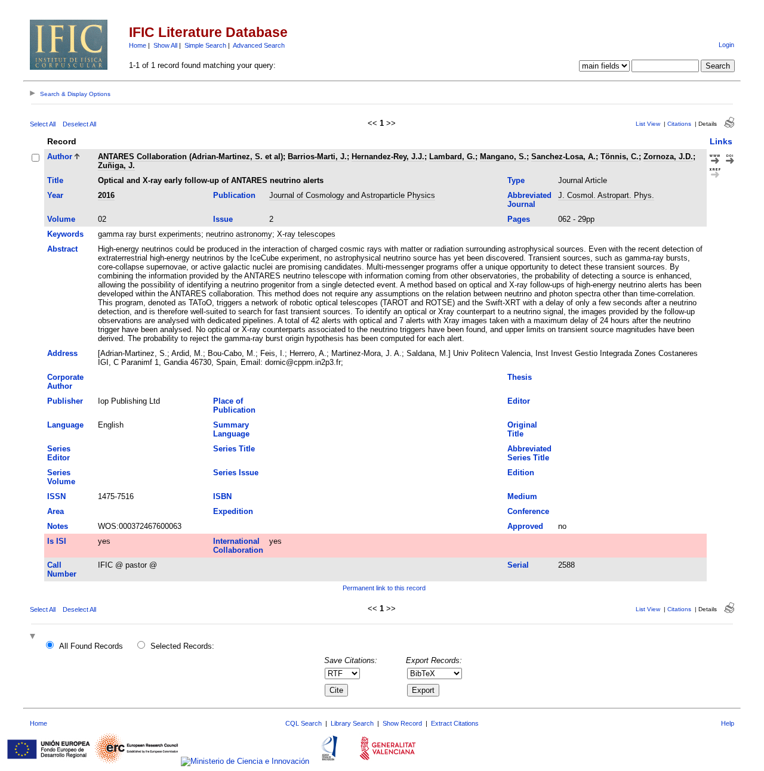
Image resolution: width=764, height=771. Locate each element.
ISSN (56, 496)
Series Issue (235, 472)
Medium (522, 496)
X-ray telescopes (306, 234)
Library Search (352, 723)
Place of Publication (234, 405)
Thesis (519, 377)
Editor (518, 401)
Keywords (65, 234)
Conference (528, 511)
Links (721, 141)
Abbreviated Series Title (529, 453)
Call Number (61, 569)
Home (137, 45)
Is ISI (56, 541)
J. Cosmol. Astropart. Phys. (606, 195)
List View (648, 123)
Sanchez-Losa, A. (563, 156)
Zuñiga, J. (116, 165)
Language (65, 424)
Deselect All (79, 124)
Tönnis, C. (619, 156)
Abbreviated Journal (529, 200)
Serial (518, 565)
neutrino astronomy (239, 234)
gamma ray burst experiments (149, 234)
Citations (679, 123)
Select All (43, 124)
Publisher (65, 401)
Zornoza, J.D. (668, 156)
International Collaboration (238, 546)
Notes (57, 526)
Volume (61, 219)
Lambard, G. (452, 156)
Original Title (522, 429)
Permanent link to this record (384, 588)
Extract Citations (455, 723)
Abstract (62, 248)
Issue (223, 219)
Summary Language (231, 429)
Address (62, 353)
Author (59, 156)
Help (727, 723)
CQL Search (303, 723)
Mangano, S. (503, 156)
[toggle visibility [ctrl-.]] (34, 637)
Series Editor (58, 453)
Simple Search (205, 45)
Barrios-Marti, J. (317, 156)
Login (726, 44)
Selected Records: (182, 646)
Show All (165, 45)
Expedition (233, 511)
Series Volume (61, 477)
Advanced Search (259, 45)
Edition (520, 472)
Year (55, 195)
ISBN (222, 496)
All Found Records (91, 646)
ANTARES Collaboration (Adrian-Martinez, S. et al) (190, 156)
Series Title (234, 448)
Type (516, 180)
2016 (106, 195)
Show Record (402, 723)
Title (55, 180)
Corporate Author (65, 382)
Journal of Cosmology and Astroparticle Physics (352, 195)
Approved (525, 526)
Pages (518, 219)
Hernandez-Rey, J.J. (388, 156)
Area (55, 511)
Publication (234, 195)
